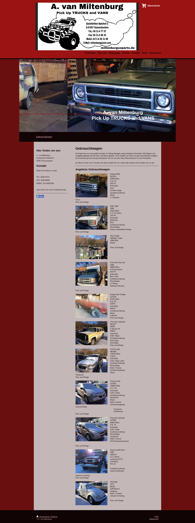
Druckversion (44, 517)
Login (156, 517)
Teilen (41, 196)
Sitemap (54, 517)
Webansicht (154, 519)
